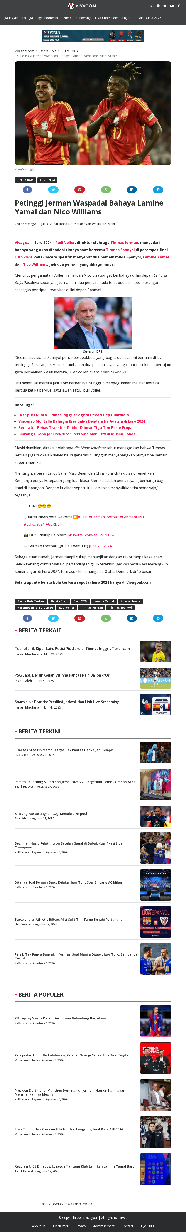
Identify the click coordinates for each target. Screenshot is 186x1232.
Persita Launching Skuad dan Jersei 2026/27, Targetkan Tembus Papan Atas (75, 782)
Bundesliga (83, 18)
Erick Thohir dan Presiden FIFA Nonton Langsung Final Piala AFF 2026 (69, 1129)
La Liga (27, 18)
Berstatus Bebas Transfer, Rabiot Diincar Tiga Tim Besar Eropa (75, 427)
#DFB (83, 516)
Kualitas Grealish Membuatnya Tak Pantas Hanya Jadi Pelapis (64, 750)
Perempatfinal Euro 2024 (35, 608)
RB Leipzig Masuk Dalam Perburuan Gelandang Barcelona (60, 1018)
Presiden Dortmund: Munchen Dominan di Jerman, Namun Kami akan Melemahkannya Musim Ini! (70, 1092)
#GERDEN (54, 524)
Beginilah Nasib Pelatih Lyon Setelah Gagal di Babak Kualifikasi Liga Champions (68, 845)
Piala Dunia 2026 (149, 18)
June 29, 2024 (100, 545)
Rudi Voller (65, 242)
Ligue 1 (127, 18)
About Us (39, 1226)
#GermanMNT (132, 516)
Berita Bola (48, 51)
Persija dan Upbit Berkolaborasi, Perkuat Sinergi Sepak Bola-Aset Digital (72, 1055)
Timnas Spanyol (120, 249)
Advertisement (104, 1226)
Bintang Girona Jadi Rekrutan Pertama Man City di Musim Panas (76, 433)
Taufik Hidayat (24, 786)
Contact (127, 1226)
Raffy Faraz (22, 887)
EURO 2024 (70, 51)
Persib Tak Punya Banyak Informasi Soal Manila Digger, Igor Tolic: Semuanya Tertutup (76, 956)
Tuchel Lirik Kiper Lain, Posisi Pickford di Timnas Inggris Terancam (72, 648)
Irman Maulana (27, 654)
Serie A (66, 18)
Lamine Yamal (156, 257)
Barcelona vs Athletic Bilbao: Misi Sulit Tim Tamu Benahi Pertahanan (70, 919)
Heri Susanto (23, 924)
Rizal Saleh (23, 681)
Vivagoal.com (24, 51)
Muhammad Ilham (26, 1060)
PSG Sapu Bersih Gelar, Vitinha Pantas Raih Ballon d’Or (62, 675)
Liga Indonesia (47, 18)
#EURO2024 (34, 524)
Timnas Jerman (124, 242)
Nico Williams (34, 264)
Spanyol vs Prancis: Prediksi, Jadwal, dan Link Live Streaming (67, 701)
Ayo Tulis (147, 1226)
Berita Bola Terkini (31, 601)
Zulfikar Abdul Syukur (28, 852)
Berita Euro (59, 601)
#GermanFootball (103, 516)
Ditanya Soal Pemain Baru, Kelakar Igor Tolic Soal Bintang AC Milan (68, 882)
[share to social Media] (27, 189)
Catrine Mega (26, 224)
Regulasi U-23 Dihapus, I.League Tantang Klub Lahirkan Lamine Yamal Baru (75, 1166)
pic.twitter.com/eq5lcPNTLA (91, 535)
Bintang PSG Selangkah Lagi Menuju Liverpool (51, 813)
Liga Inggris (10, 18)
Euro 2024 (23, 257)
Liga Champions (107, 18)
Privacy (81, 1226)
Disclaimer (60, 1226)
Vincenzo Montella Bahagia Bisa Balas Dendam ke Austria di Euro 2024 (81, 421)
